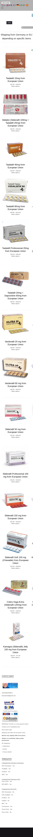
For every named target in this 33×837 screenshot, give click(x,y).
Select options (15, 86)
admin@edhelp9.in (7, 692)
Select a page (5, 3)
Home (9, 22)
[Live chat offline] (10, 685)
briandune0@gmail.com (9, 695)
